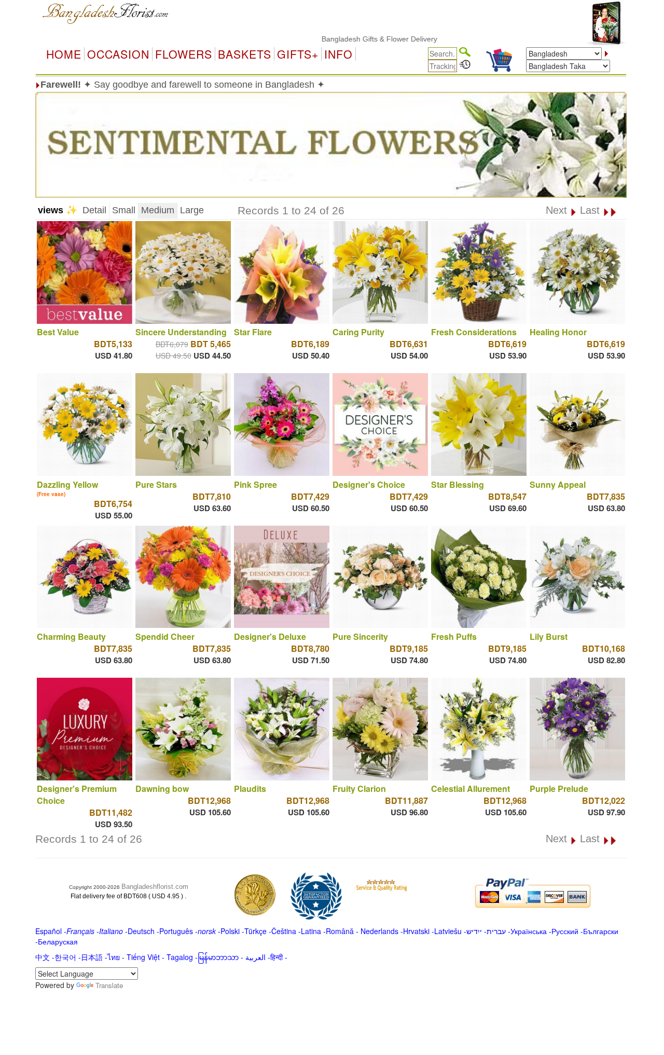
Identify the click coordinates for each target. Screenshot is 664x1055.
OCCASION (118, 54)
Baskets (244, 54)
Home (63, 54)
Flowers (183, 54)
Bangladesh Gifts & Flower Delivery (349, 39)
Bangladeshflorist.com (154, 886)
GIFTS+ (298, 54)
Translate (109, 985)
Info (338, 54)
